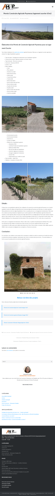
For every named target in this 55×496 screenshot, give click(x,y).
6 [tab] (29, 293)
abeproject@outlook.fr (31, 1)
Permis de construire (43, 332)
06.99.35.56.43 (22, 1)
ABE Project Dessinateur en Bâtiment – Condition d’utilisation (14, 463)
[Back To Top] (51, 492)
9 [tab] (34, 293)
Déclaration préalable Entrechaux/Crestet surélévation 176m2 (27, 341)
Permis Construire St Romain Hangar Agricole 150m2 (16, 322)
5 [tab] (27, 293)
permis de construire (19, 52)
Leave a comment (24, 18)
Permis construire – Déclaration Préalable (10, 403)
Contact (3, 464)
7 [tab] (30, 293)
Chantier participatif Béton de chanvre (9, 473)
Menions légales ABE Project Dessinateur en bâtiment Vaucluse (15, 468)
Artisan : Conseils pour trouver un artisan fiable (11, 417)
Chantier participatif (6, 399)
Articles (3, 398)
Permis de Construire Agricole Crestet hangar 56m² (16, 307)
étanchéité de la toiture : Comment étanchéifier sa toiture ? (14, 419)
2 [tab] (22, 293)
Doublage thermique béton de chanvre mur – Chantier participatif (15, 412)
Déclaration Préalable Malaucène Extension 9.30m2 (27, 337)
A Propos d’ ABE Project (7, 461)
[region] (27, 268)
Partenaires (4, 401)
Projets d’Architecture (24, 332)
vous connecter (10, 350)
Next (49, 266)
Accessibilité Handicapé (6, 396)
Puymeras (50, 332)
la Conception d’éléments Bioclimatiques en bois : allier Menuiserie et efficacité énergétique (20, 414)
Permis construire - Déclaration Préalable (11, 332)
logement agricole (35, 332)
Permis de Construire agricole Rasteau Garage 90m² (16, 315)
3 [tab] (24, 293)
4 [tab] (25, 293)
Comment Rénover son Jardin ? (8, 416)
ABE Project (7, 493)
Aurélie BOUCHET (15, 18)
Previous (6, 266)
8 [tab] (32, 293)
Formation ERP (5, 466)
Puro (35, 494)
